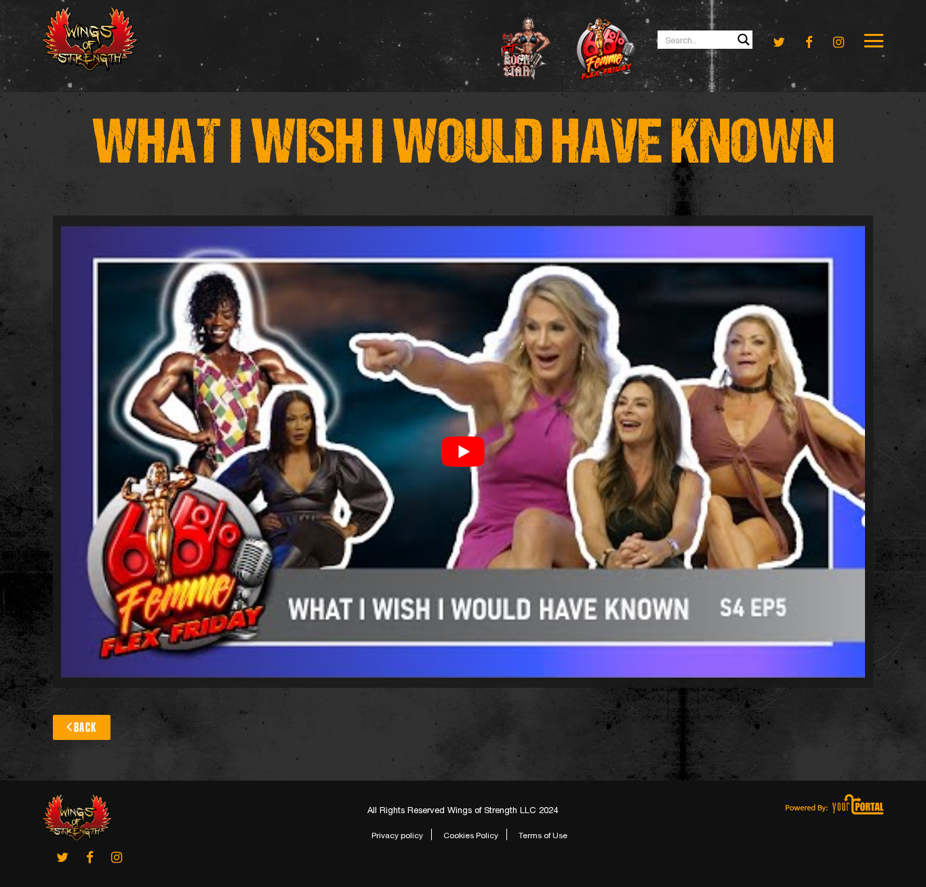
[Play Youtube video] (463, 452)
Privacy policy (397, 835)
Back (85, 727)
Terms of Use (543, 835)
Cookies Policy (470, 835)
